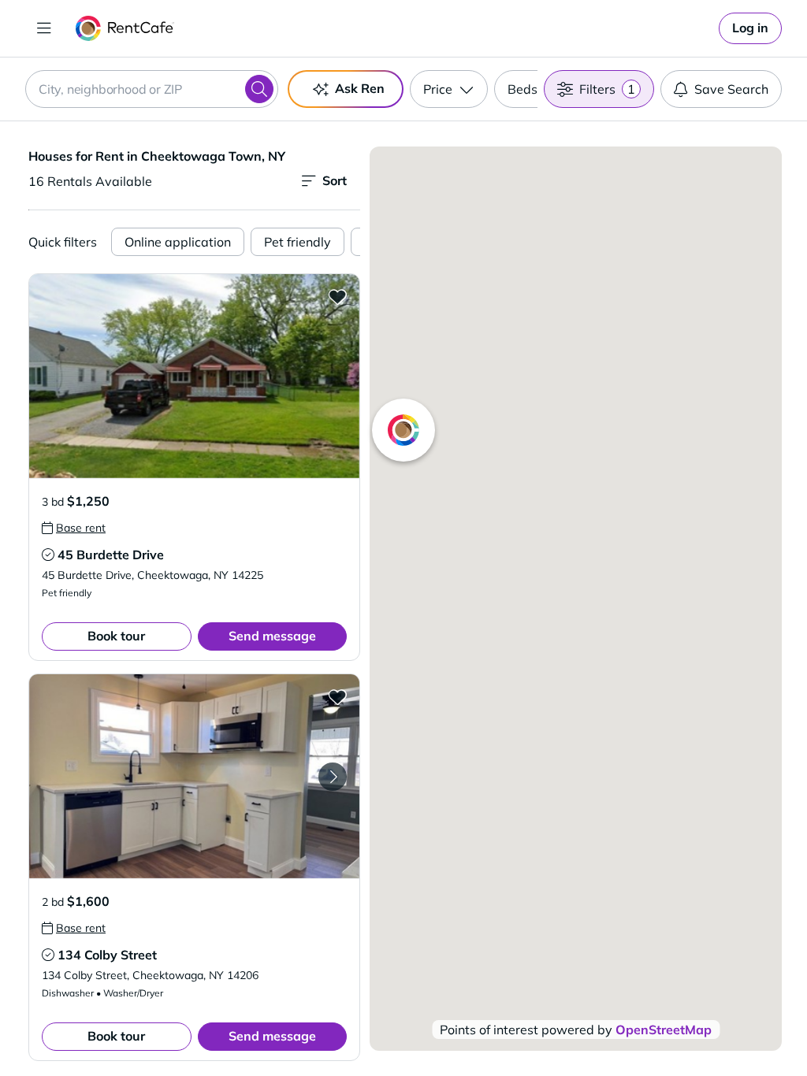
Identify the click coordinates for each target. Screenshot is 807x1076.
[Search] (259, 89)
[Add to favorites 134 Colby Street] (337, 696)
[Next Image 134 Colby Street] (332, 776)
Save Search (731, 89)
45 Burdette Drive (111, 554)
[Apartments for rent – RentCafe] (125, 28)
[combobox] (151, 89)
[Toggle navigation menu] (44, 28)
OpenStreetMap (663, 1029)
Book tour (116, 636)
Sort (334, 180)
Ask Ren (360, 88)
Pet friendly (297, 242)
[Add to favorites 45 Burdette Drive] (337, 296)
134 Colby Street (107, 955)
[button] (194, 376)
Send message (272, 636)
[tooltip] (74, 528)
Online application (178, 242)
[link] (750, 28)
